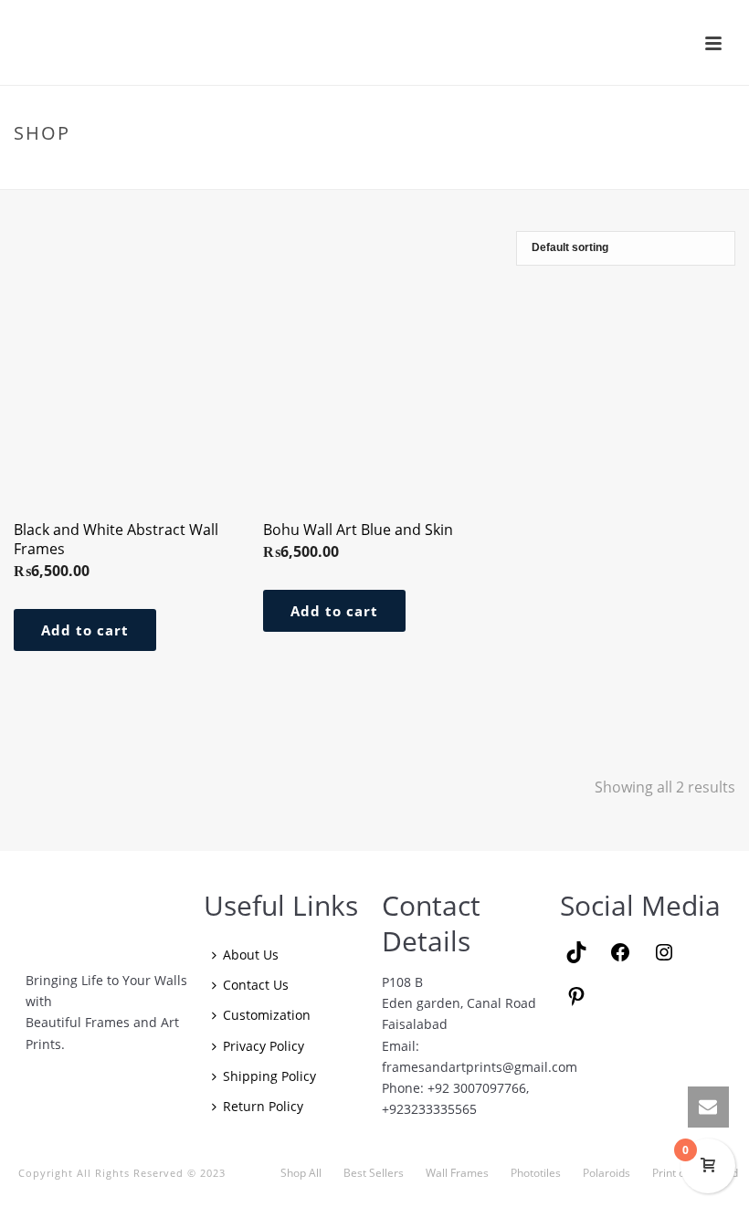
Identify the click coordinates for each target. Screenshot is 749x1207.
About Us (251, 954)
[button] (85, 630)
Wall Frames (457, 1173)
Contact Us (256, 984)
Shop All (301, 1173)
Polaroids (606, 1173)
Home (609, 171)
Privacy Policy (263, 1046)
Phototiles (536, 1173)
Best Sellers (373, 1173)
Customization (267, 1014)
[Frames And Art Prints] (376, 42)
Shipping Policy (269, 1076)
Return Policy (263, 1106)
